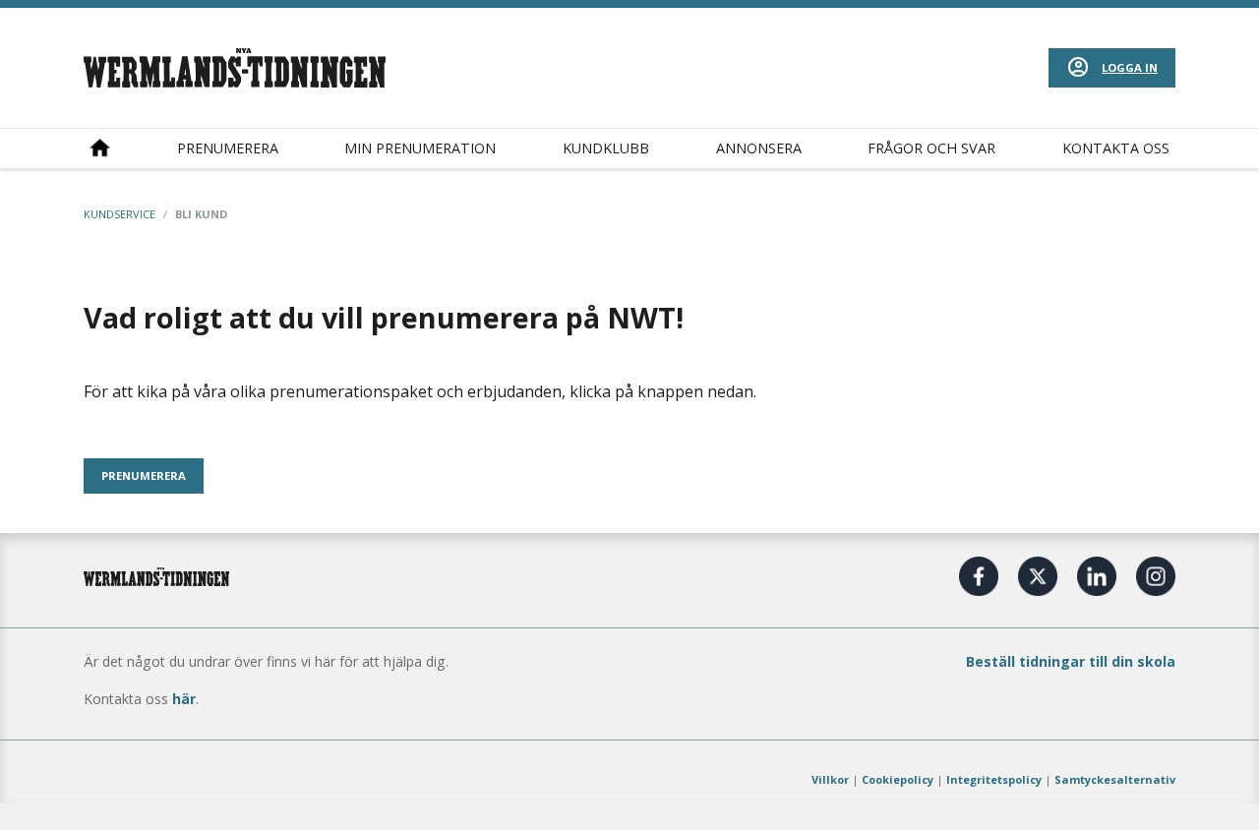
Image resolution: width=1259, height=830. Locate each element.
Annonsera (759, 148)
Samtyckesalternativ (1114, 779)
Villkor (830, 779)
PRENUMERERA (143, 475)
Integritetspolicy (994, 779)
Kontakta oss (1115, 148)
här (184, 698)
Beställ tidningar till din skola (1070, 661)
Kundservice (119, 214)
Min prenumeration (420, 148)
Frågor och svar (931, 148)
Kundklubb (606, 148)
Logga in (1130, 67)
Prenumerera (227, 148)
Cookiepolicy (897, 779)
